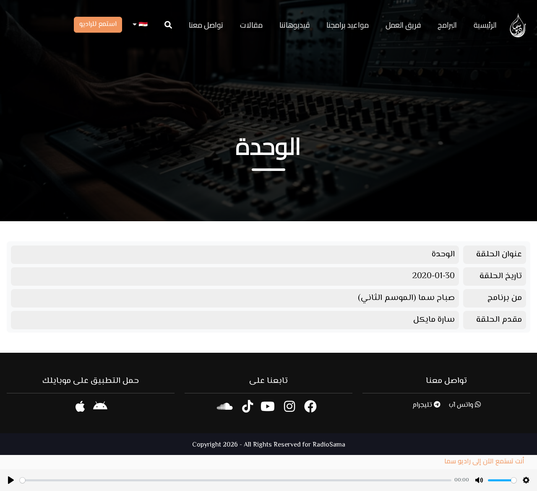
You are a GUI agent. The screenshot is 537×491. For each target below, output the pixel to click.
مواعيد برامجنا (347, 25)
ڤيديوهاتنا (294, 25)
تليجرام (423, 405)
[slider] (235, 480)
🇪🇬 (142, 25)
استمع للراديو (98, 24)
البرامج (447, 25)
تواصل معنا (206, 25)
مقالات (251, 25)
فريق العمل (403, 25)
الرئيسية (485, 25)
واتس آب (462, 405)
